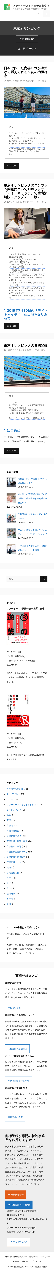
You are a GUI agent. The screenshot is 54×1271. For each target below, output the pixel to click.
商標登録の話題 (14, 846)
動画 (9, 815)
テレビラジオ (13, 794)
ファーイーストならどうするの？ (22, 804)
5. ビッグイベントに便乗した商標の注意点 (26, 418)
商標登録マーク (14, 862)
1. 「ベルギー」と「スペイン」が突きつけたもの (26, 134)
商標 (9, 820)
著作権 (10, 899)
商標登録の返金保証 (17, 1048)
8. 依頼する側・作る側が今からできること (26, 288)
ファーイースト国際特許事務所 (31, 5)
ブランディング (14, 809)
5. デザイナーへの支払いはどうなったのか (26, 275)
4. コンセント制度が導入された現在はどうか (26, 414)
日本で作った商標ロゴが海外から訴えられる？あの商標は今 (26, 72)
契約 (9, 867)
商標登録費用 (14, 1007)
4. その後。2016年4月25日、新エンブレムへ (27, 144)
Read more (11, 166)
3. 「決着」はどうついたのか (21, 141)
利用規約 (25, 1261)
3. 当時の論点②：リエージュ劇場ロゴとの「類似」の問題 (26, 265)
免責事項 (16, 1261)
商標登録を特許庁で (16, 857)
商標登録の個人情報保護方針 (15, 1257)
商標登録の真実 (15, 1117)
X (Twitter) (36, 1261)
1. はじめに (13, 402)
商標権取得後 (13, 830)
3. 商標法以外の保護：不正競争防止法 (25, 410)
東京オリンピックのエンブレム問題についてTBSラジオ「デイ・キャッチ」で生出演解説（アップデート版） (26, 191)
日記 (9, 888)
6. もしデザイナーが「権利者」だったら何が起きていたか (26, 278)
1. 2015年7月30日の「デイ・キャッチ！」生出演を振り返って (26, 255)
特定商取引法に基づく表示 (39, 1257)
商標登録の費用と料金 (17, 851)
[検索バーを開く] (39, 13)
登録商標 (11, 893)
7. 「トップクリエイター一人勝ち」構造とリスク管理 (26, 284)
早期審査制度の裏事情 (18, 1080)
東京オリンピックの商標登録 (25, 345)
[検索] (43, 579)
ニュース (11, 799)
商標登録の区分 (14, 836)
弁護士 (10, 878)
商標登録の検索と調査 (17, 841)
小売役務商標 (13, 872)
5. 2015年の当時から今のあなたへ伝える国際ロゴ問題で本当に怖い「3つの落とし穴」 (27, 151)
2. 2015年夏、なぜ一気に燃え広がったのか (27, 138)
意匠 (9, 883)
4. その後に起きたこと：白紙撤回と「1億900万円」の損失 (26, 271)
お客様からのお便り (16, 789)
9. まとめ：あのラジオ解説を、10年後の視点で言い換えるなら (27, 291)
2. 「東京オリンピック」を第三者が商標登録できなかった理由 (26, 406)
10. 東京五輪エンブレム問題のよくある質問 (26, 297)
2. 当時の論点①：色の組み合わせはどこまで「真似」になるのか (26, 260)
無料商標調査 (27, 38)
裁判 (9, 904)
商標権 (10, 825)
